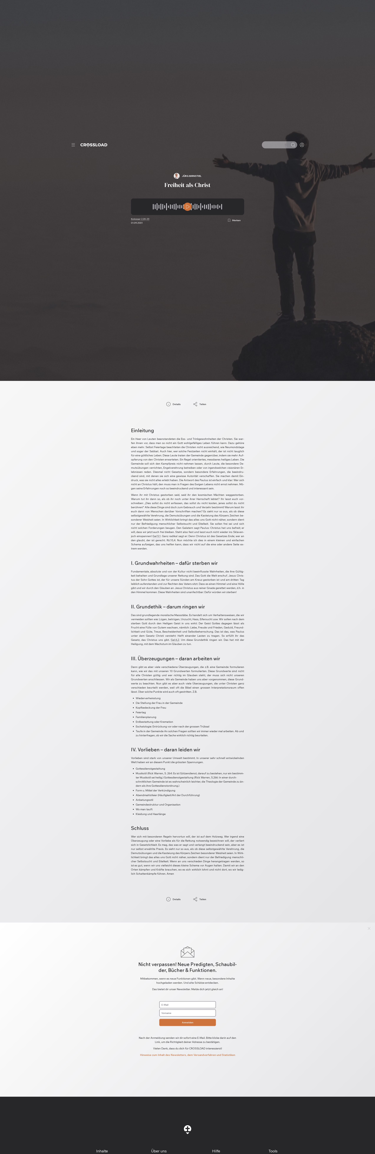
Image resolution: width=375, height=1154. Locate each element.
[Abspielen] (187, 206)
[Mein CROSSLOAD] (301, 144)
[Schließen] (369, 928)
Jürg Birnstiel (191, 175)
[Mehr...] (73, 144)
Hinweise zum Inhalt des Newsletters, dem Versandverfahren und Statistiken (187, 1055)
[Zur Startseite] (94, 144)
